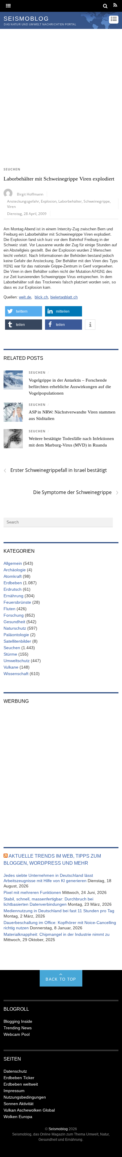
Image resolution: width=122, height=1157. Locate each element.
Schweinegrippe (97, 201)
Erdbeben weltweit (21, 1084)
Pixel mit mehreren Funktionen (32, 892)
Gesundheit (14, 621)
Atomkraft (13, 576)
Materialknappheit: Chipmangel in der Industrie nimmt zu (57, 934)
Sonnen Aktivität (18, 1103)
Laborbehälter (70, 201)
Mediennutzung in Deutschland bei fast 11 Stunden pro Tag (59, 910)
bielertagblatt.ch (64, 297)
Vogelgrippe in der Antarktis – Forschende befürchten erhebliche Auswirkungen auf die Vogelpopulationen (70, 386)
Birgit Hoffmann (30, 194)
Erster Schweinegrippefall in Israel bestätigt (55, 470)
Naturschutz (15, 628)
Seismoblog (58, 1129)
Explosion (49, 201)
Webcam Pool (17, 1034)
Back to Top (61, 979)
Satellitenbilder (17, 641)
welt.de (25, 297)
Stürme (10, 654)
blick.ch (41, 297)
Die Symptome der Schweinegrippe (75, 492)
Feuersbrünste (17, 602)
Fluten (9, 608)
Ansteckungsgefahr (23, 201)
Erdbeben (13, 582)
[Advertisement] (61, 92)
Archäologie (15, 569)
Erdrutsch (13, 589)
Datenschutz (15, 1071)
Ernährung (13, 595)
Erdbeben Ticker (19, 1077)
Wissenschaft (16, 673)
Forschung (14, 615)
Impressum (14, 1090)
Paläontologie (16, 634)
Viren (11, 206)
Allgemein (13, 563)
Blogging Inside (18, 1021)
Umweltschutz (17, 660)
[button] (23, 311)
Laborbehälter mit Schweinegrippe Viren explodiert (59, 179)
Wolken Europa (18, 1116)
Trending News (18, 1027)
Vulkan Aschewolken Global (29, 1110)
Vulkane (11, 667)
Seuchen (12, 169)
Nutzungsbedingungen (25, 1097)
